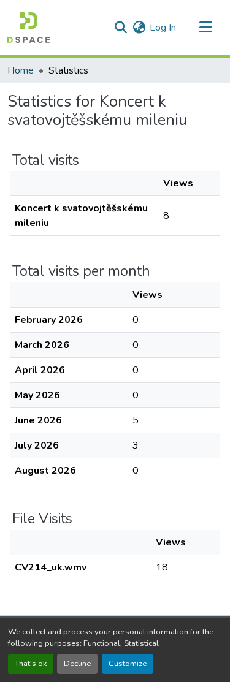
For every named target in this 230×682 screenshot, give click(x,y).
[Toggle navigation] (205, 27)
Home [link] (20, 70)
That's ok (31, 663)
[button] (28, 27)
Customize (128, 663)
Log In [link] (163, 27)
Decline (77, 663)
